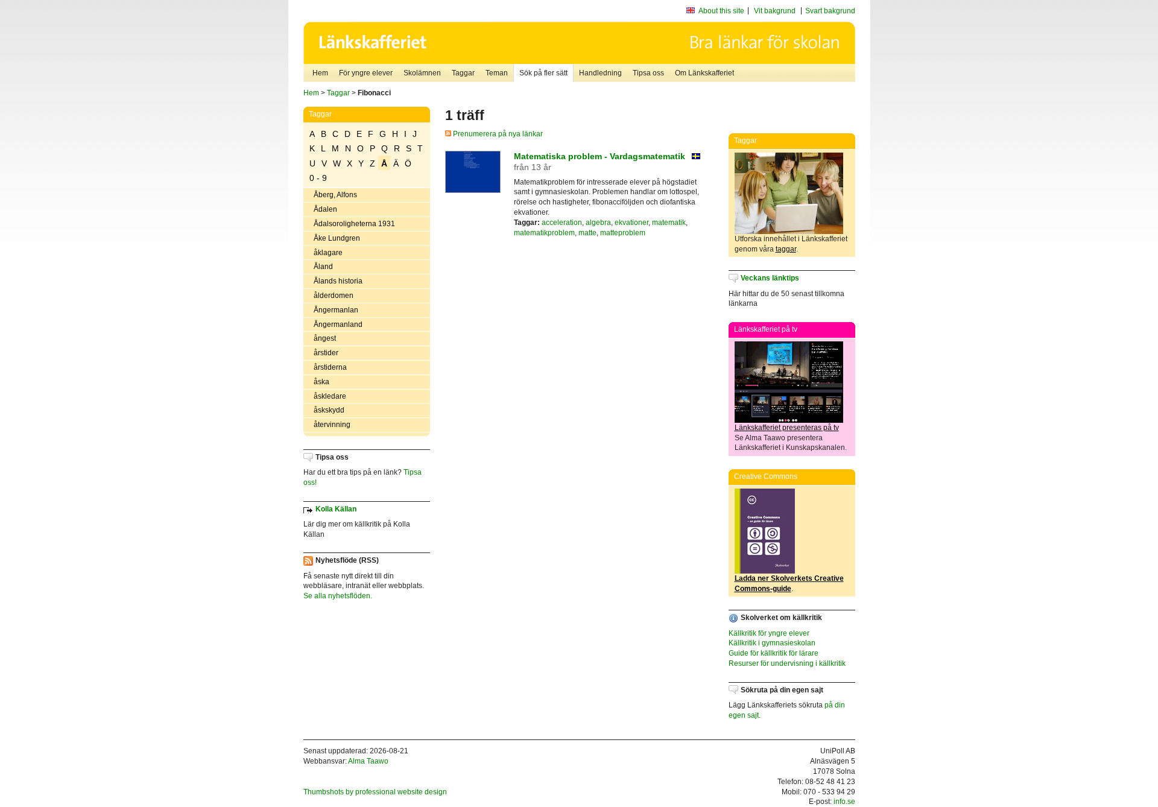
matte (587, 233)
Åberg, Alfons (335, 195)
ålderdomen (333, 295)
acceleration (562, 222)
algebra (598, 222)
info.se (844, 801)
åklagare (328, 252)
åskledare (330, 396)
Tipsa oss (648, 73)
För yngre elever (366, 73)
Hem (320, 73)
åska (321, 382)
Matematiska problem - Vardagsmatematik (599, 156)
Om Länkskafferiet (704, 73)
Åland (323, 266)
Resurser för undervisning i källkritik (787, 663)
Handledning (600, 73)
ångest (325, 338)
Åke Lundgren (337, 238)
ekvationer (631, 222)
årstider (326, 353)
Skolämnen (422, 73)
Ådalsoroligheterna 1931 (354, 224)
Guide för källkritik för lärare (773, 653)
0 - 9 (318, 178)
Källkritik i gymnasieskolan (772, 643)
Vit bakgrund (775, 11)
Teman (497, 73)
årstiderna (330, 367)
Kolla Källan (335, 509)
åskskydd (329, 410)
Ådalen (325, 209)
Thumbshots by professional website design (375, 792)
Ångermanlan (336, 310)
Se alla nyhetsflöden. (337, 596)
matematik (669, 222)
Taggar (463, 73)
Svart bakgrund (830, 11)
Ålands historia (338, 281)
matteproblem (622, 233)
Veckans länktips (770, 278)
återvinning (332, 424)
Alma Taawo (368, 761)
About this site (721, 11)
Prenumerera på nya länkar (497, 134)
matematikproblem (544, 233)
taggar (786, 249)
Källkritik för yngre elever (769, 633)
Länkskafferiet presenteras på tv (787, 427)
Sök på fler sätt (543, 73)
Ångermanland (338, 324)
